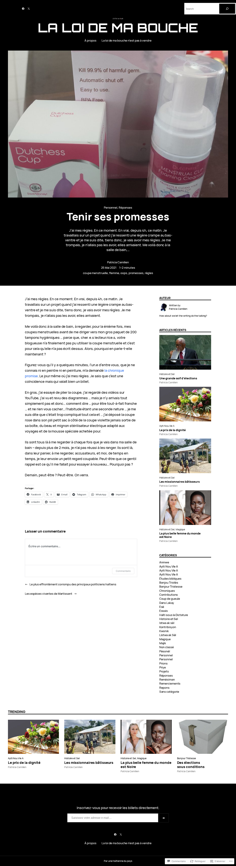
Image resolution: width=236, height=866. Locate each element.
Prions (163, 663)
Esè (161, 607)
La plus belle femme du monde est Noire (180, 535)
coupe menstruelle (95, 273)
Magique (180, 529)
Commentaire (123, 570)
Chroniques (167, 591)
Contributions (168, 595)
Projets (164, 671)
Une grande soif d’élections (178, 378)
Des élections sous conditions (191, 765)
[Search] (227, 9)
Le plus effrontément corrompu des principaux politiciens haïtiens (73, 584)
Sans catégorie (169, 692)
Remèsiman (167, 679)
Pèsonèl (164, 651)
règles (149, 273)
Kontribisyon (167, 627)
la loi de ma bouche (118, 27)
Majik (162, 643)
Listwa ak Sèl (167, 635)
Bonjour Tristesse (170, 586)
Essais (163, 611)
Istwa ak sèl (166, 623)
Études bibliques (170, 579)
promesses (136, 273)
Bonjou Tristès (168, 582)
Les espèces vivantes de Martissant (48, 594)
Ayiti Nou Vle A (167, 425)
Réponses (125, 207)
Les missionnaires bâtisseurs (179, 481)
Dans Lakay (166, 603)
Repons (164, 688)
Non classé (166, 647)
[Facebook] (23, 8)
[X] (28, 8)
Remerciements (170, 683)
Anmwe (164, 562)
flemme (114, 273)
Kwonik (164, 631)
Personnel (110, 207)
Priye (162, 667)
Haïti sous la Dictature (173, 615)
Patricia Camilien (118, 262)
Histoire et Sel (167, 374)
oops (123, 273)
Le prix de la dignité (172, 430)
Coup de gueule (169, 599)
